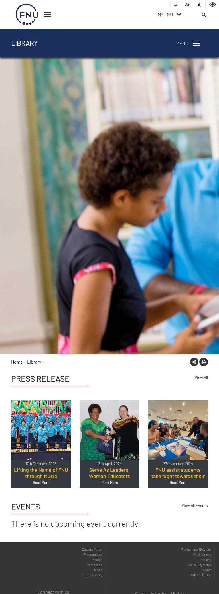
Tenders (206, 559)
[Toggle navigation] (47, 14)
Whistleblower (201, 575)
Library (34, 361)
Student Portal (92, 549)
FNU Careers (202, 554)
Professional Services (196, 549)
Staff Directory (92, 575)
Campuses (94, 565)
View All (201, 377)
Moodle (97, 559)
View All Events (195, 505)
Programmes (93, 554)
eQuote (207, 570)
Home (17, 361)
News (98, 570)
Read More (41, 482)
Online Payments (200, 565)
